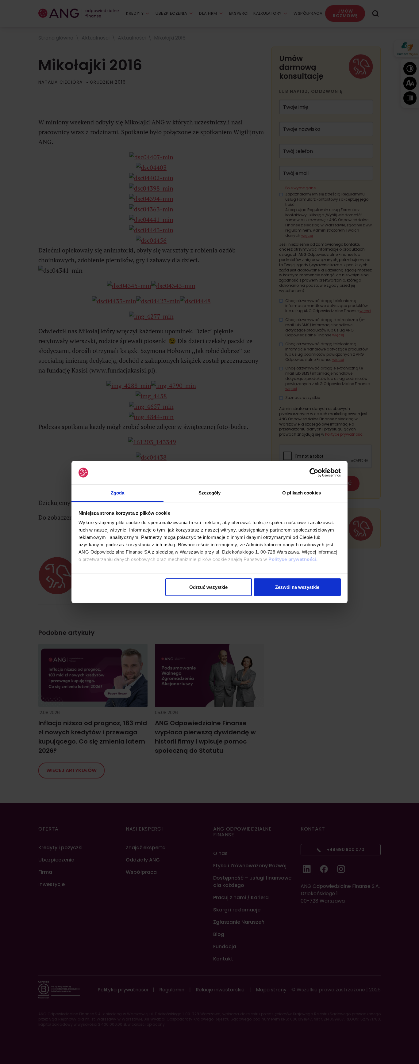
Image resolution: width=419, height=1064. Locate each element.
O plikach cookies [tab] (301, 492)
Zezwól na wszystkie (297, 586)
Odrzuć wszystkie (208, 586)
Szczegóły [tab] (209, 492)
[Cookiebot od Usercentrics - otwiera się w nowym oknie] (314, 472)
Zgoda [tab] (118, 492)
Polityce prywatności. (293, 559)
